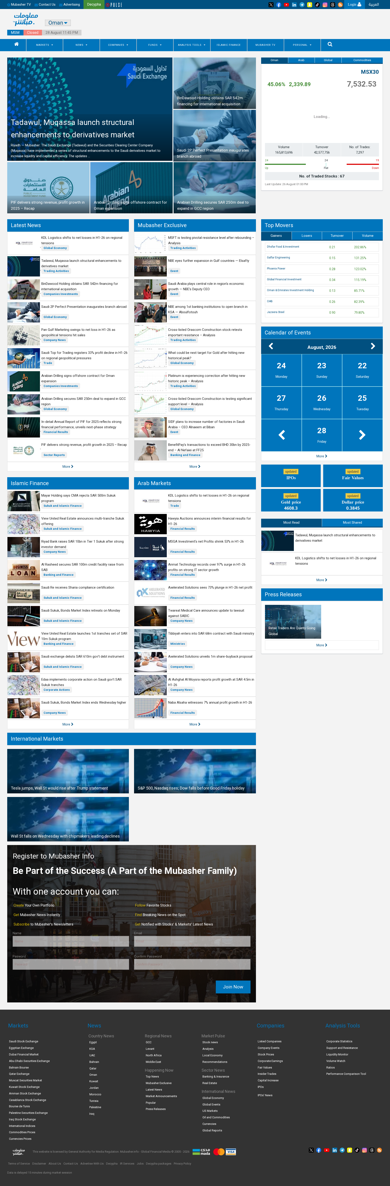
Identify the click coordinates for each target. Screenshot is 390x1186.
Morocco (95, 1094)
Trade (48, 363)
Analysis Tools (190, 45)
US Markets (210, 1110)
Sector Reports (54, 455)
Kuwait (93, 1081)
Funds (153, 45)
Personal (300, 45)
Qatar (92, 1068)
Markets (42, 45)
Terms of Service (19, 1163)
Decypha (112, 1163)
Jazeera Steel (275, 312)
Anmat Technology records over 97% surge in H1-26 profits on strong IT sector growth (207, 567)
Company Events (268, 1048)
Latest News (26, 225)
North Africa (154, 1055)
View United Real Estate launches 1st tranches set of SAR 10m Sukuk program (84, 636)
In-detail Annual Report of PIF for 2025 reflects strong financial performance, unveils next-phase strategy (81, 424)
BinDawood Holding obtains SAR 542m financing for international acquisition (79, 286)
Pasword (19, 956)
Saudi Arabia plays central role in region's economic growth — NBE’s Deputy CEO (206, 286)
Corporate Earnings (270, 1061)
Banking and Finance (185, 455)
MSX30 (370, 72)
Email (138, 933)
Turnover (337, 236)
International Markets (37, 739)
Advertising (71, 4)
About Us (55, 1163)
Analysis (208, 1048)
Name (17, 933)
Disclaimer (39, 1163)
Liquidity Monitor (337, 1054)
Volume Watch (335, 1061)
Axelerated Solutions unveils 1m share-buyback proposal (210, 656)
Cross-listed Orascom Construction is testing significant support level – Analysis (210, 401)
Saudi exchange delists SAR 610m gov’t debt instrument (82, 656)
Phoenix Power (276, 268)
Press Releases (283, 594)
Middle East (153, 1062)
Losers (307, 236)
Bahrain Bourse (19, 1067)
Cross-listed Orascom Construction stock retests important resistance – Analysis (205, 332)
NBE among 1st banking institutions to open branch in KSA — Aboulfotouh (208, 309)
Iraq (91, 1113)
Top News (152, 1076)
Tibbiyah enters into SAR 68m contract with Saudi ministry (211, 633)
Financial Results (56, 432)
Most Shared (352, 522)
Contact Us (47, 4)
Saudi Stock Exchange (23, 1041)
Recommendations (214, 1062)
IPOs (261, 1087)
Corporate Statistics (339, 1041)
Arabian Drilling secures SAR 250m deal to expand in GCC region (83, 401)
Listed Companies (269, 1041)
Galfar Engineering (278, 257)
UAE (92, 1055)
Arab (301, 60)
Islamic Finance (229, 45)
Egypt (93, 1042)
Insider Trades (267, 1073)
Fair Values (265, 1067)
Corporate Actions (57, 689)
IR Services (127, 1163)
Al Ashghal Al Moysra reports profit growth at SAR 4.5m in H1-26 (211, 682)
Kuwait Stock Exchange (24, 1087)
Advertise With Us (92, 1163)
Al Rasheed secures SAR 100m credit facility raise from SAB (82, 567)
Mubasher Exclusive (162, 225)
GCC (148, 1042)
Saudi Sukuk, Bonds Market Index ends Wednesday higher (83, 702)
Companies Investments (61, 294)
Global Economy (55, 248)
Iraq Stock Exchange (22, 1119)
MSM (15, 32)
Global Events (211, 1104)
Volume (368, 236)
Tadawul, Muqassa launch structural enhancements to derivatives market (81, 263)
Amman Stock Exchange (25, 1093)
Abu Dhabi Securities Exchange (29, 1061)
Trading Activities (56, 271)
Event (174, 271)
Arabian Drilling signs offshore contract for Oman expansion (78, 378)
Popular (151, 1102)
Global (328, 60)
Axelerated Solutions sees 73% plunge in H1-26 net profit (210, 587)
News (80, 45)
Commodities (362, 60)
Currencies (209, 1124)
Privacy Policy (182, 1163)
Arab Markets (154, 483)
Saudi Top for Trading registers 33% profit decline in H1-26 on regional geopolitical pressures (84, 355)
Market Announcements (161, 1096)
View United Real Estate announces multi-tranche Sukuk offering (82, 521)
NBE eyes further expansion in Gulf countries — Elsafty (208, 261)
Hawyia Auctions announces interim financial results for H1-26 (209, 521)
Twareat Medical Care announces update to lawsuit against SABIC (206, 613)
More (67, 467)
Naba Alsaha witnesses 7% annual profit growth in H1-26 (210, 702)
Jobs (140, 1163)
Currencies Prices (20, 1138)
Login (353, 4)
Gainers (276, 236)
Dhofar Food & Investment (283, 246)
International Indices (22, 1126)
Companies (116, 45)
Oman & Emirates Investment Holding (290, 290)
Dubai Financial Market (24, 1054)
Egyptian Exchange (21, 1048)
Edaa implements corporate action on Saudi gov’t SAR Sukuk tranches (81, 682)
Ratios (330, 1067)
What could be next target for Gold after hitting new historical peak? (206, 355)
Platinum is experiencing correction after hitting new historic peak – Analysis (206, 378)
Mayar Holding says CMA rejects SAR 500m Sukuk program (78, 498)
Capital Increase (268, 1080)
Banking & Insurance (215, 1076)
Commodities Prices (22, 1132)
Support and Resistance (342, 1048)
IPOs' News (265, 1095)
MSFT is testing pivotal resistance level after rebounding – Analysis (211, 240)
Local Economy (212, 1055)
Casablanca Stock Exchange (27, 1100)
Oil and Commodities (216, 1117)
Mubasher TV (265, 45)
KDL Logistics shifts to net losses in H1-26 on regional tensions (81, 240)
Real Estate (209, 1083)
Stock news (210, 1042)
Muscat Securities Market (25, 1080)
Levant (150, 1048)
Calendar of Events (288, 332)
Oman (274, 60)
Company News (55, 340)
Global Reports (212, 1130)
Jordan (94, 1087)
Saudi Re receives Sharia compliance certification (77, 587)
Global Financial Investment (284, 279)
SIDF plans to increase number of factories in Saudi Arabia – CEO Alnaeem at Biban (206, 424)
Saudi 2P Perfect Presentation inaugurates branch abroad (84, 307)
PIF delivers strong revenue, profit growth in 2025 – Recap (84, 445)
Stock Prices (266, 1054)
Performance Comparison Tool (346, 1073)
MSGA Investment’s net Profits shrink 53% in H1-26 (206, 541)
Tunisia (93, 1101)
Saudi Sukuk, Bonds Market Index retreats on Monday (80, 610)
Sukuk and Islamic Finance (63, 505)
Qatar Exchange (19, 1073)
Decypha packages (158, 1163)
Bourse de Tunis (19, 1106)
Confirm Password (148, 956)
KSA (92, 1048)
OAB (270, 301)
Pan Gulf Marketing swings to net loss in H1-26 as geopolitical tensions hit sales (78, 332)
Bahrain (94, 1062)
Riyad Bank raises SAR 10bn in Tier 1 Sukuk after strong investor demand (82, 544)
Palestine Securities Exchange (28, 1113)
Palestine (95, 1107)
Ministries (177, 643)
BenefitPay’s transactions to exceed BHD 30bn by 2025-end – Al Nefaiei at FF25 (209, 447)
